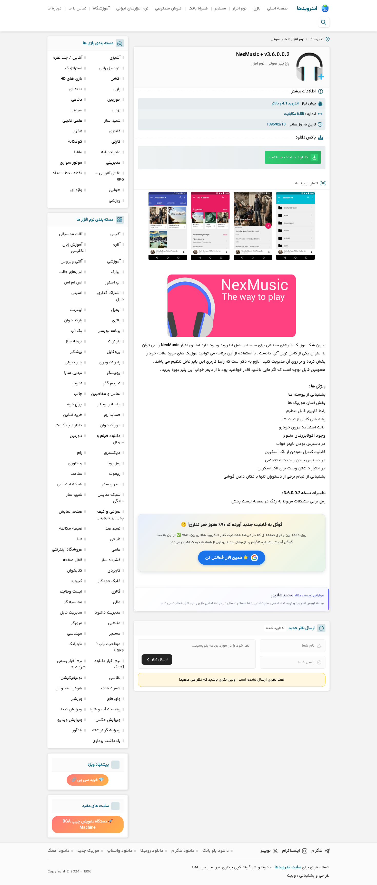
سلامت (76, 474)
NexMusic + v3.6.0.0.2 (262, 55)
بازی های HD (71, 79)
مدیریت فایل (71, 612)
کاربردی (114, 570)
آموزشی (114, 261)
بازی (257, 8)
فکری (77, 131)
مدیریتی (113, 163)
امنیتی (76, 293)
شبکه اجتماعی (69, 484)
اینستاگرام (291, 851)
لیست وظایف (71, 591)
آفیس (115, 234)
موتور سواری (71, 163)
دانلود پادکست (68, 425)
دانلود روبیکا (151, 851)
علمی (116, 549)
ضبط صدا (112, 528)
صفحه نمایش (70, 512)
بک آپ (76, 331)
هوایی (115, 190)
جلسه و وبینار (109, 404)
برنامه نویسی (109, 331)
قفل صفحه (72, 560)
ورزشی (115, 200)
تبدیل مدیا (73, 373)
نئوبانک (75, 644)
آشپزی (115, 58)
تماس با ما (77, 8)
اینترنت (76, 310)
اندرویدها (307, 9)
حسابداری (112, 415)
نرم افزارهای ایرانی (132, 8)
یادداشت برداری (107, 741)
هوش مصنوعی (168, 8)
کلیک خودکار (109, 581)
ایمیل (116, 310)
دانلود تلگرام (183, 851)
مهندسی (74, 633)
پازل (117, 89)
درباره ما (54, 8)
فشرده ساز (111, 560)
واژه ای (76, 190)
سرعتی (76, 110)
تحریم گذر (112, 383)
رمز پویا (114, 463)
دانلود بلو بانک (215, 851)
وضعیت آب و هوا (105, 709)
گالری (116, 591)
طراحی (115, 539)
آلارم (117, 244)
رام (79, 453)
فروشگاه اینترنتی (67, 549)
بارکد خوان (73, 320)
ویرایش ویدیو (69, 720)
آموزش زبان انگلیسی (74, 247)
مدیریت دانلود (108, 612)
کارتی (116, 142)
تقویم (77, 383)
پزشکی (76, 352)
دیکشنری (112, 453)
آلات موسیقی (70, 234)
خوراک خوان (110, 425)
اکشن (116, 79)
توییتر (266, 851)
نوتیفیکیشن (71, 678)
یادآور (77, 730)
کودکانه (75, 142)
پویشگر (114, 373)
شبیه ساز (112, 121)
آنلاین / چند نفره (67, 58)
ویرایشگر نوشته (106, 730)
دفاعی (76, 100)
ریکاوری (75, 463)
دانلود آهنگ (58, 851)
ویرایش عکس (108, 720)
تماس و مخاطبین (106, 394)
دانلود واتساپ (120, 851)
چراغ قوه (74, 404)
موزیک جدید (88, 851)
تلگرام (316, 851)
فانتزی (115, 131)
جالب (78, 394)
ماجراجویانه (111, 152)
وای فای (114, 699)
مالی (117, 602)
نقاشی (115, 678)
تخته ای (75, 89)
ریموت (115, 474)
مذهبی (114, 623)
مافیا (78, 152)
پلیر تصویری (110, 362)
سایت (296, 867)
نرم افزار (240, 8)
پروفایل (114, 352)
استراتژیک (73, 68)
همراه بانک (198, 8)
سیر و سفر (111, 484)
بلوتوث (114, 341)
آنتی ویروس (71, 261)
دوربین (76, 436)
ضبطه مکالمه (70, 528)
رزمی (116, 110)
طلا (79, 539)
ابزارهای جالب (70, 272)
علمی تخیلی (72, 121)
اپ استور (113, 282)
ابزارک (116, 272)
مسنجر (220, 8)
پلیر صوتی (279, 39)
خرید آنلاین (72, 415)
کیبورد (76, 581)
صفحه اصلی (277, 8)
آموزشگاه (101, 8)
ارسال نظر (160, 659)
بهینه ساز (74, 341)
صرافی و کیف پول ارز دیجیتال (110, 515)
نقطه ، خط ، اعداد (67, 173)
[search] (323, 22)
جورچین (114, 100)
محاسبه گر (73, 602)
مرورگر (76, 623)
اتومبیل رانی (110, 68)
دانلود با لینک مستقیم (288, 157)
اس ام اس (73, 282)
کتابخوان (74, 570)
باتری (116, 320)
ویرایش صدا (71, 709)
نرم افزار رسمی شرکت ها (71, 664)
